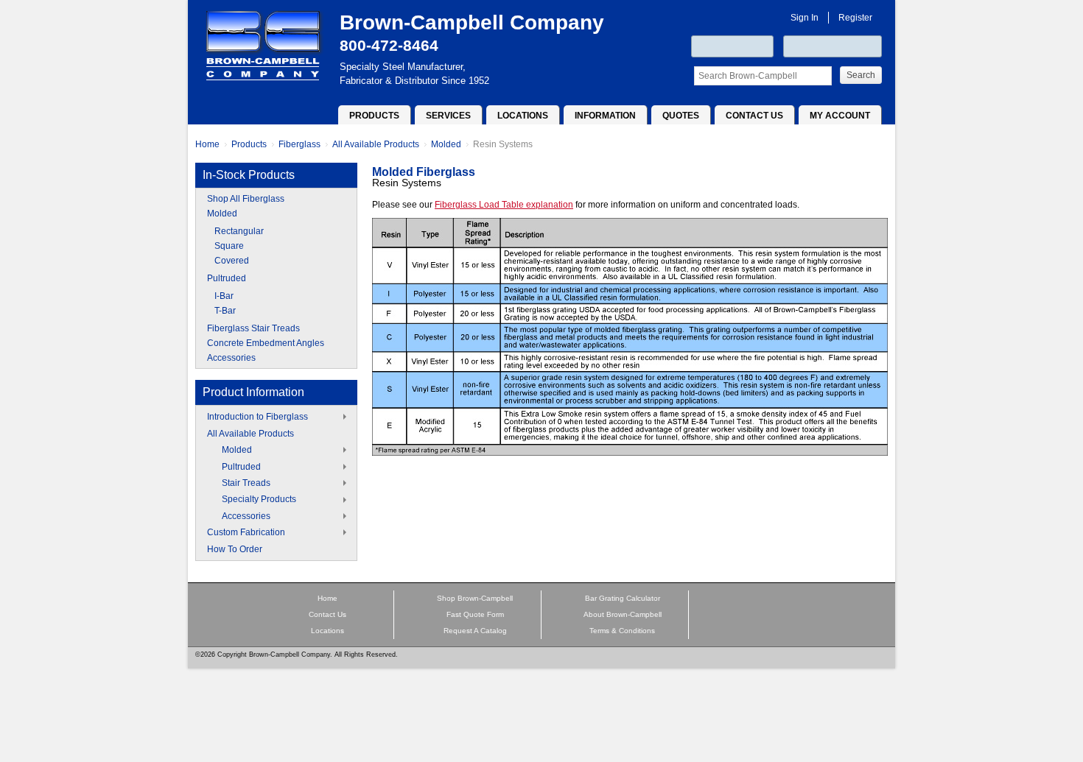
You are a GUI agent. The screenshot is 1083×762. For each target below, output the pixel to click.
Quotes (680, 115)
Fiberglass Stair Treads (253, 328)
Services (448, 115)
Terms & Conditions (622, 631)
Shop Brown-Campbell (475, 598)
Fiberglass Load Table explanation (504, 205)
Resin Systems (503, 144)
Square (229, 246)
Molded (446, 144)
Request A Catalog (475, 631)
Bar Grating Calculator (622, 598)
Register (855, 18)
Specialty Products (259, 499)
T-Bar (225, 311)
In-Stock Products (249, 175)
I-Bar (224, 296)
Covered (231, 260)
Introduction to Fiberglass (257, 417)
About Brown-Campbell (622, 614)
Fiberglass (299, 144)
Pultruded (226, 278)
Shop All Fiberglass (245, 199)
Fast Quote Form (475, 614)
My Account (840, 115)
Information (605, 115)
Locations (522, 115)
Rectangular (239, 231)
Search (861, 75)
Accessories (231, 358)
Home (207, 144)
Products (374, 115)
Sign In (805, 18)
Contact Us (754, 115)
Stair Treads (246, 483)
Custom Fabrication (246, 532)
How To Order (234, 549)
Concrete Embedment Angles (265, 343)
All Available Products (375, 144)
